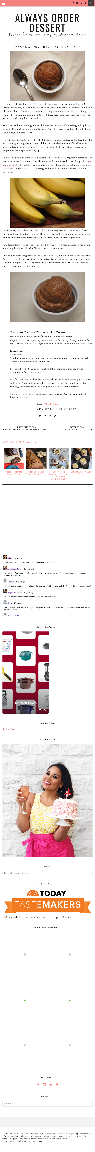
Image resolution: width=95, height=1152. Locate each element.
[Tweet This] (40, 416)
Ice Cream (73, 409)
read (20, 230)
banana (39, 409)
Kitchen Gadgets (10, 729)
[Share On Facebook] (45, 416)
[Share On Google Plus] (50, 416)
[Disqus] (47, 520)
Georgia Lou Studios (53, 1133)
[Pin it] (55, 416)
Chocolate (61, 409)
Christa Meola (84, 1133)
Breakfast (50, 409)
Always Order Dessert (47, 22)
